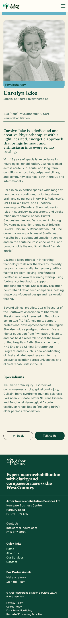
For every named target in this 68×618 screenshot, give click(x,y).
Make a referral (16, 577)
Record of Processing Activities (24, 614)
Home (10, 549)
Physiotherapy (15, 84)
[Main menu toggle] (63, 6)
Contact (11, 562)
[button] (18, 435)
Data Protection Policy (19, 610)
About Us (12, 553)
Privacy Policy (14, 602)
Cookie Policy (14, 606)
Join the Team (15, 581)
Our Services (15, 557)
